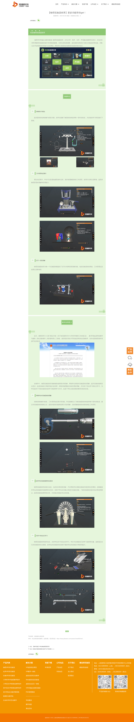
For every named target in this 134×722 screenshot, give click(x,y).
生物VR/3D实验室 (9, 675)
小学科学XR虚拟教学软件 (11, 679)
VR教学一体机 (30, 671)
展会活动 (29, 708)
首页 (56, 4)
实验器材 (36, 636)
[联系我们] (130, 357)
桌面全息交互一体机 (32, 684)
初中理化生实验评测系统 (11, 692)
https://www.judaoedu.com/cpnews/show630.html (70, 638)
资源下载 (85, 4)
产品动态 (59, 667)
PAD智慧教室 (30, 692)
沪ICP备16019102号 (83, 717)
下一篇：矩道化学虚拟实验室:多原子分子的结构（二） (41, 649)
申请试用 (48, 667)
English (127, 4)
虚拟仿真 (41, 636)
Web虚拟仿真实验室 (32, 679)
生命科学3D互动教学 (10, 700)
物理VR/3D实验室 (9, 667)
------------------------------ (33, 696)
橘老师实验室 (116, 4)
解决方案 (74, 4)
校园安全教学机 (8, 696)
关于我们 (104, 4)
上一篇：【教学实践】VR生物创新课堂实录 (38, 646)
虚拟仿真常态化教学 (32, 675)
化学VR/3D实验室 (9, 671)
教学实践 (29, 704)
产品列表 (64, 4)
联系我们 (71, 675)
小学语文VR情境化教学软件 (12, 684)
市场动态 (59, 671)
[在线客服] (130, 364)
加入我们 (71, 671)
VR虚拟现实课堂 (31, 667)
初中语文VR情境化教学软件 (12, 688)
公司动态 (93, 4)
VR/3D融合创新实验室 (33, 688)
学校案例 (29, 700)
